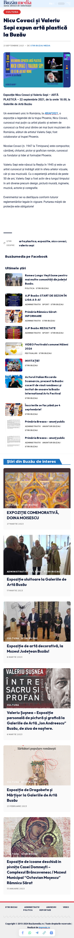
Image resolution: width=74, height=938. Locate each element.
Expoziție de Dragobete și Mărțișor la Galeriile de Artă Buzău (32, 795)
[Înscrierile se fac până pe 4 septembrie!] (13, 409)
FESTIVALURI (31, 353)
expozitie (44, 241)
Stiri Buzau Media (40, 45)
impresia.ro (44, 927)
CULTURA (12, 12)
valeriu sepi (26, 245)
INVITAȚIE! (32, 360)
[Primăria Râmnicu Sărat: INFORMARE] (13, 316)
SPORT (45, 304)
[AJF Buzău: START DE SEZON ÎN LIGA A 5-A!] (13, 299)
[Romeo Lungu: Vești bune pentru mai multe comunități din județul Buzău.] (13, 279)
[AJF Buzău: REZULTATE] (13, 332)
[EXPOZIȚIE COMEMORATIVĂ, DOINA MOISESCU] (37, 488)
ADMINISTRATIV (33, 304)
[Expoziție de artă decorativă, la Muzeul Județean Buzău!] (37, 622)
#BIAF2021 (51, 113)
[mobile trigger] (68, 3)
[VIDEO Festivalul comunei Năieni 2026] (13, 348)
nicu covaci (58, 241)
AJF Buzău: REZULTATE (40, 328)
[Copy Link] (44, 932)
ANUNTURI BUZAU (51, 426)
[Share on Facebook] (22, 932)
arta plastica (27, 241)
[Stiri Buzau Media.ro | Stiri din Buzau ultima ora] (17, 3)
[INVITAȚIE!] (13, 365)
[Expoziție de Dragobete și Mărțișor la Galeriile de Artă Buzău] (37, 765)
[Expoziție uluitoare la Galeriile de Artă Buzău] (37, 555)
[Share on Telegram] (37, 932)
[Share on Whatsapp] (29, 932)
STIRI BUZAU (42, 288)
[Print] (51, 932)
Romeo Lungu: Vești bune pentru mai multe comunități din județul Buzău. (46, 279)
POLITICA (29, 288)
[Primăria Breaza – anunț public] (13, 425)
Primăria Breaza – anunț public (45, 421)
